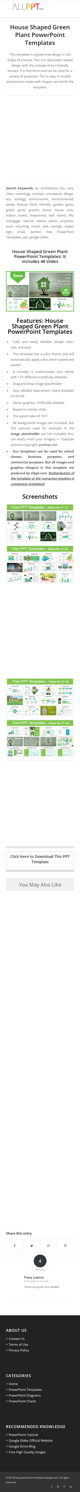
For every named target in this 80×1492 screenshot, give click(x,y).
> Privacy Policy (17, 1350)
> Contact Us (15, 1338)
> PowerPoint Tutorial (22, 1435)
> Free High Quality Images (26, 1452)
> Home (12, 1384)
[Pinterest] (64, 1486)
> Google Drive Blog (20, 1446)
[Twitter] (58, 1486)
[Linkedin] (71, 1486)
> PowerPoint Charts (21, 1401)
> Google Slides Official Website (29, 1440)
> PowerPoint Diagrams (23, 1395)
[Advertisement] (40, 138)
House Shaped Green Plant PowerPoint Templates (40, 35)
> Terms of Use (17, 1344)
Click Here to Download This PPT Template (40, 859)
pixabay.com (48, 444)
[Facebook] (51, 1486)
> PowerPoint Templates (24, 1389)
